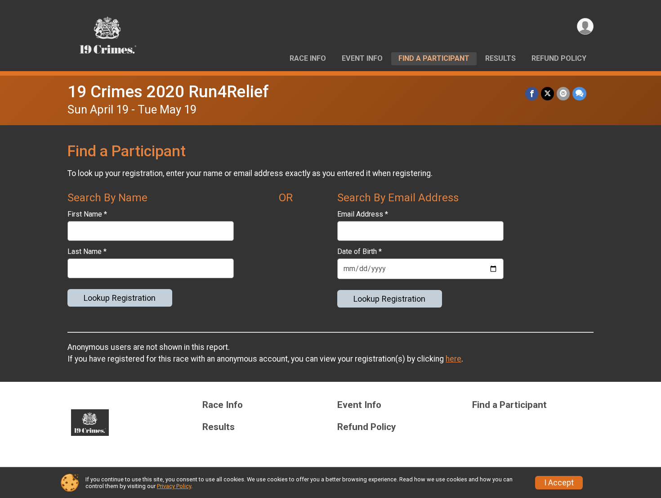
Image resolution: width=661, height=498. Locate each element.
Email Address (362, 214)
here (453, 358)
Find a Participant (433, 58)
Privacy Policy (174, 486)
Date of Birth (359, 252)
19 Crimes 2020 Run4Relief (168, 91)
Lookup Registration (120, 298)
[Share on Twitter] (547, 93)
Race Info (308, 58)
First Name (87, 214)
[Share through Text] (579, 93)
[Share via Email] (563, 93)
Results (500, 58)
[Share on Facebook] (531, 93)
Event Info (362, 58)
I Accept (559, 482)
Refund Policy (558, 58)
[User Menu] (585, 26)
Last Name (87, 252)
